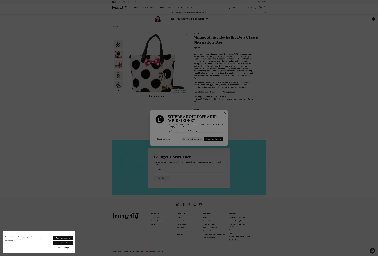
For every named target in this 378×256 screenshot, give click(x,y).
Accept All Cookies (63, 238)
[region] (39, 242)
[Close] (73, 233)
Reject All (63, 243)
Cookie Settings (63, 248)
